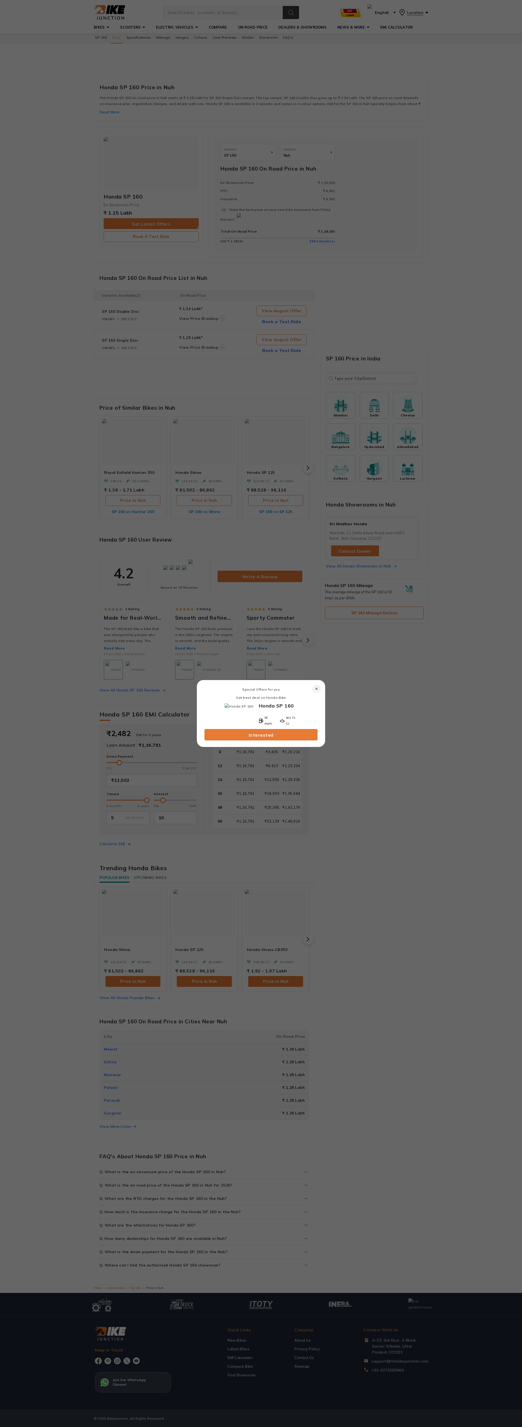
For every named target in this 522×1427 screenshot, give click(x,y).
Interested (261, 735)
